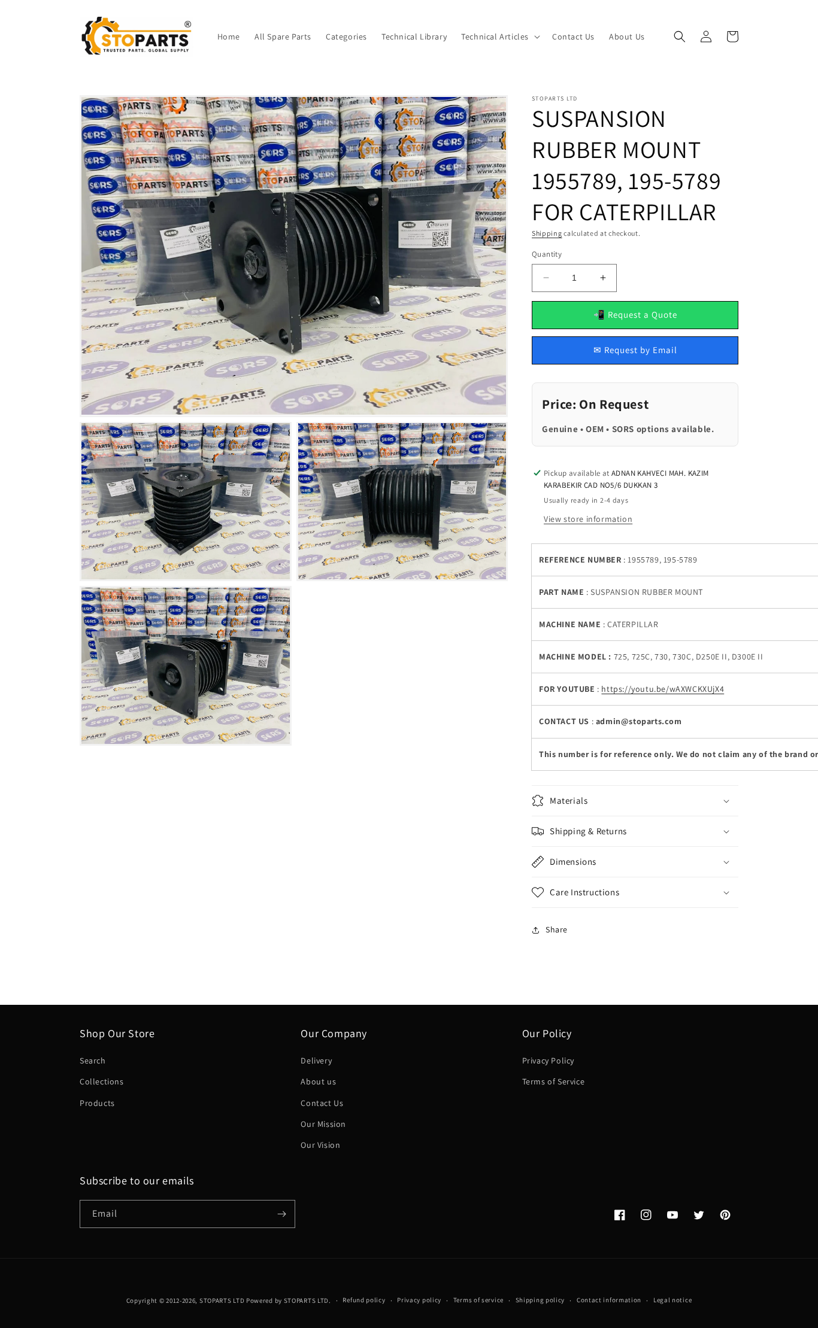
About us (318, 1081)
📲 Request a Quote (635, 314)
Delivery (316, 1060)
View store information (588, 518)
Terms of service (478, 1300)
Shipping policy (540, 1300)
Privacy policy (419, 1300)
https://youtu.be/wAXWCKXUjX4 (662, 688)
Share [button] (557, 929)
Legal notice (672, 1300)
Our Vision (320, 1144)
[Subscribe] (281, 1214)
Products (97, 1103)
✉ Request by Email (635, 349)
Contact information (609, 1300)
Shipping (547, 233)
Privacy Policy (548, 1060)
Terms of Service (553, 1081)
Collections (102, 1081)
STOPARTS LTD (221, 1300)
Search (93, 1060)
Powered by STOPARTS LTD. (288, 1300)
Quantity (547, 254)
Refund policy (364, 1300)
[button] (499, 36)
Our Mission (323, 1124)
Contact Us (322, 1103)
